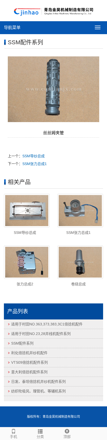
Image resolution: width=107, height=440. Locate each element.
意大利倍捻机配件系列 (29, 372)
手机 (13, 437)
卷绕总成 (78, 284)
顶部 (67, 437)
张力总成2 (25, 284)
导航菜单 (12, 27)
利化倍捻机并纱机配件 (29, 353)
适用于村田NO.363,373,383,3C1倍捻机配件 (47, 324)
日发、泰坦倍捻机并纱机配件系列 (38, 381)
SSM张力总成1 (34, 164)
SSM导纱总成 (33, 156)
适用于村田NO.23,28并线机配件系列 (41, 334)
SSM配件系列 (22, 343)
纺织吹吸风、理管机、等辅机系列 (38, 391)
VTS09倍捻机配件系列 (29, 362)
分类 (40, 437)
